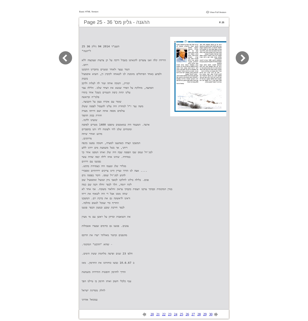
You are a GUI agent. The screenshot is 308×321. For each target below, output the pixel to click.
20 (152, 314)
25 (181, 314)
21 (158, 314)
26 (187, 314)
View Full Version (218, 12)
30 (210, 314)
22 (164, 314)
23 (169, 314)
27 (193, 314)
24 (175, 314)
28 (199, 314)
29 (205, 314)
